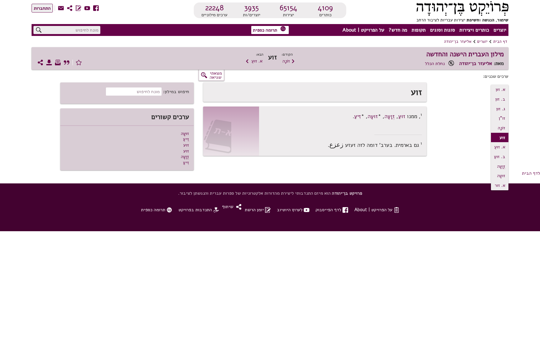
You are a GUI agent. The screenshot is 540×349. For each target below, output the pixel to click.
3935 (251, 8)
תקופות (419, 30)
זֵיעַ (186, 139)
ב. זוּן (500, 99)
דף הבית (500, 41)
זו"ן (502, 118)
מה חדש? (398, 30)
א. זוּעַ (253, 61)
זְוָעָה (501, 166)
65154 (288, 8)
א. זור (500, 185)
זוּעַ (401, 116)
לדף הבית (531, 173)
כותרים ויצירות (474, 30)
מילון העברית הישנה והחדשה (465, 54)
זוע (186, 145)
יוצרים (499, 30)
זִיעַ (357, 116)
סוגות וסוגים (442, 30)
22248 (214, 8)
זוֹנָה (288, 61)
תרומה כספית (269, 29)
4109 (325, 8)
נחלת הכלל (435, 63)
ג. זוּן (500, 109)
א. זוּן (500, 89)
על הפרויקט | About (363, 30)
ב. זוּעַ (499, 156)
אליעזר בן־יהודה (458, 41)
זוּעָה (501, 175)
